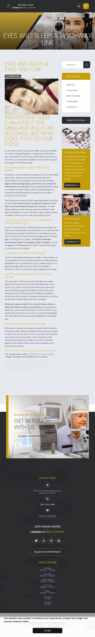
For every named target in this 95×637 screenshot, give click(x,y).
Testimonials (72, 101)
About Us (70, 85)
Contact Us (71, 107)
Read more (71, 185)
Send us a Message (48, 516)
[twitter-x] (44, 541)
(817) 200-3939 (47, 504)
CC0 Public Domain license (41, 354)
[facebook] (36, 541)
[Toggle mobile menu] (8, 5)
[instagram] (51, 541)
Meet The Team (73, 96)
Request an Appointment (31, 436)
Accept (47, 630)
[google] (59, 541)
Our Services (72, 90)
